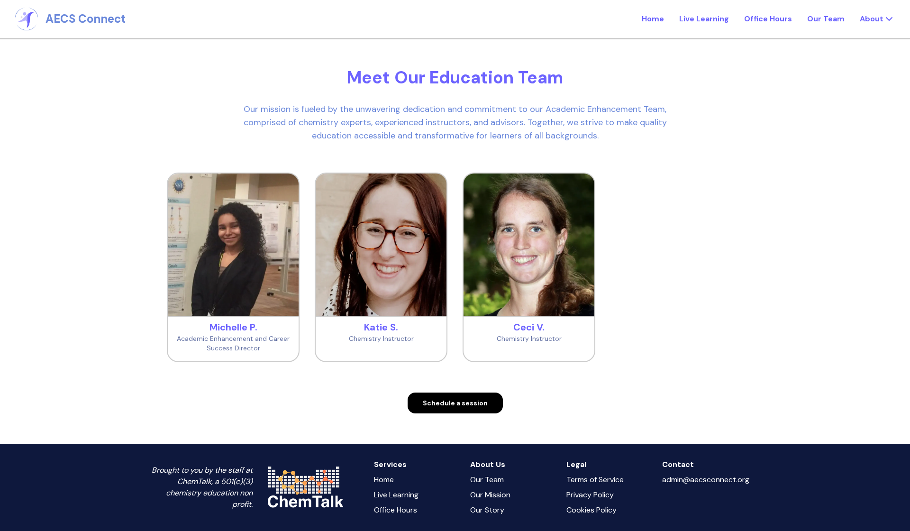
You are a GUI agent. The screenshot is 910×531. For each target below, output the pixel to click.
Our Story (487, 510)
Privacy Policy (590, 495)
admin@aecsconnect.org (705, 480)
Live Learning (704, 19)
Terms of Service (595, 480)
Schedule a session (455, 403)
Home (653, 19)
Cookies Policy (591, 510)
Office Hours (768, 19)
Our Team (826, 19)
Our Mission (490, 495)
